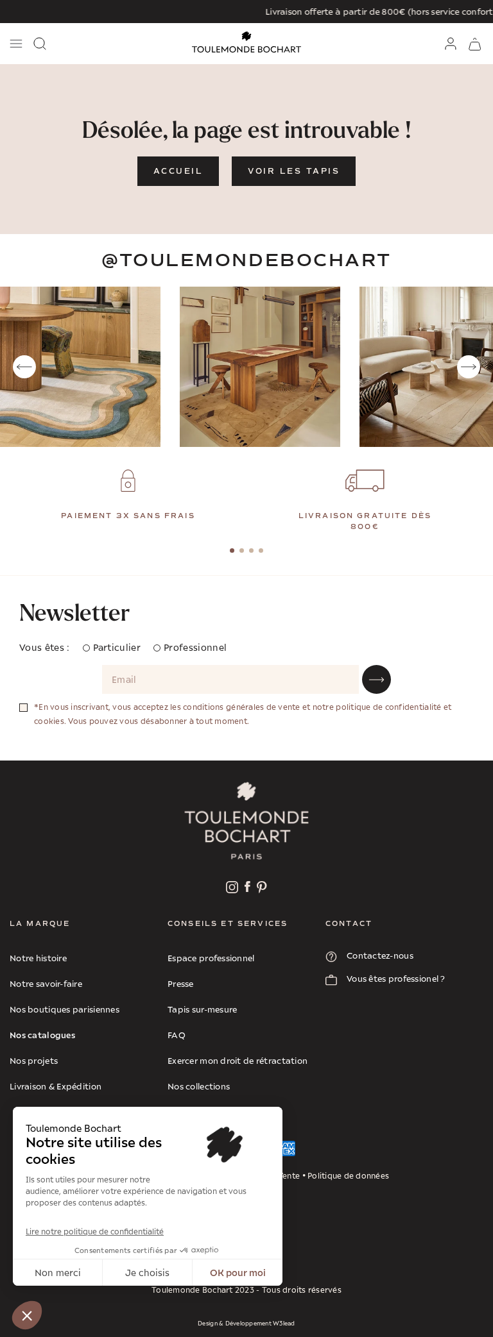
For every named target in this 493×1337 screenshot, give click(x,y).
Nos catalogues (42, 1034)
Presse (181, 984)
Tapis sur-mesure (202, 1009)
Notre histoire (38, 958)
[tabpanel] (128, 495)
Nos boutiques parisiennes (64, 1009)
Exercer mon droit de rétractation (237, 1060)
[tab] (232, 550)
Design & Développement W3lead (246, 1323)
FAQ (177, 1035)
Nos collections (199, 1086)
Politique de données (348, 1176)
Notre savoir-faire (46, 984)
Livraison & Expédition (55, 1086)
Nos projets (34, 1060)
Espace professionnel (211, 958)
